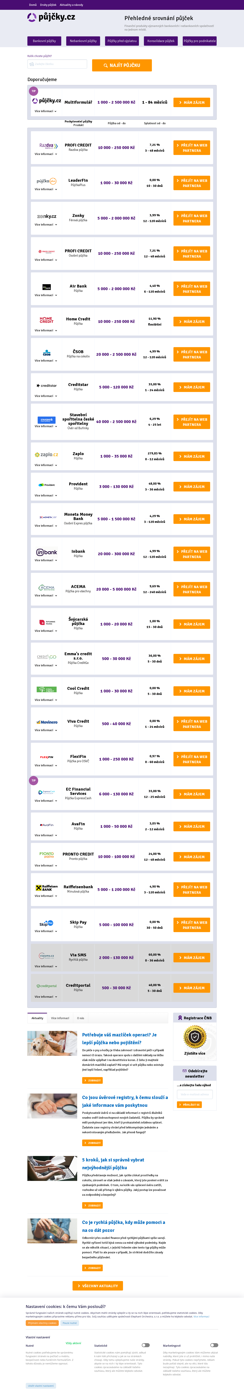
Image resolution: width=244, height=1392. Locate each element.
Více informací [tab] (60, 1018)
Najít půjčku (125, 65)
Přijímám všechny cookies (42, 1323)
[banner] (73, 17)
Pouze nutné (70, 1323)
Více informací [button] (201, 1316)
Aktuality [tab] (37, 1018)
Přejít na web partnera (194, 148)
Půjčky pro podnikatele (200, 41)
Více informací (44, 111)
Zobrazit (94, 1080)
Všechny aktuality (100, 1286)
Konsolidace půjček (160, 41)
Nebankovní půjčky (83, 41)
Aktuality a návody (71, 5)
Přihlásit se (191, 1104)
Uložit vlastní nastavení (41, 1385)
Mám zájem (194, 102)
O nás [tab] (80, 1018)
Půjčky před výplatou (122, 41)
